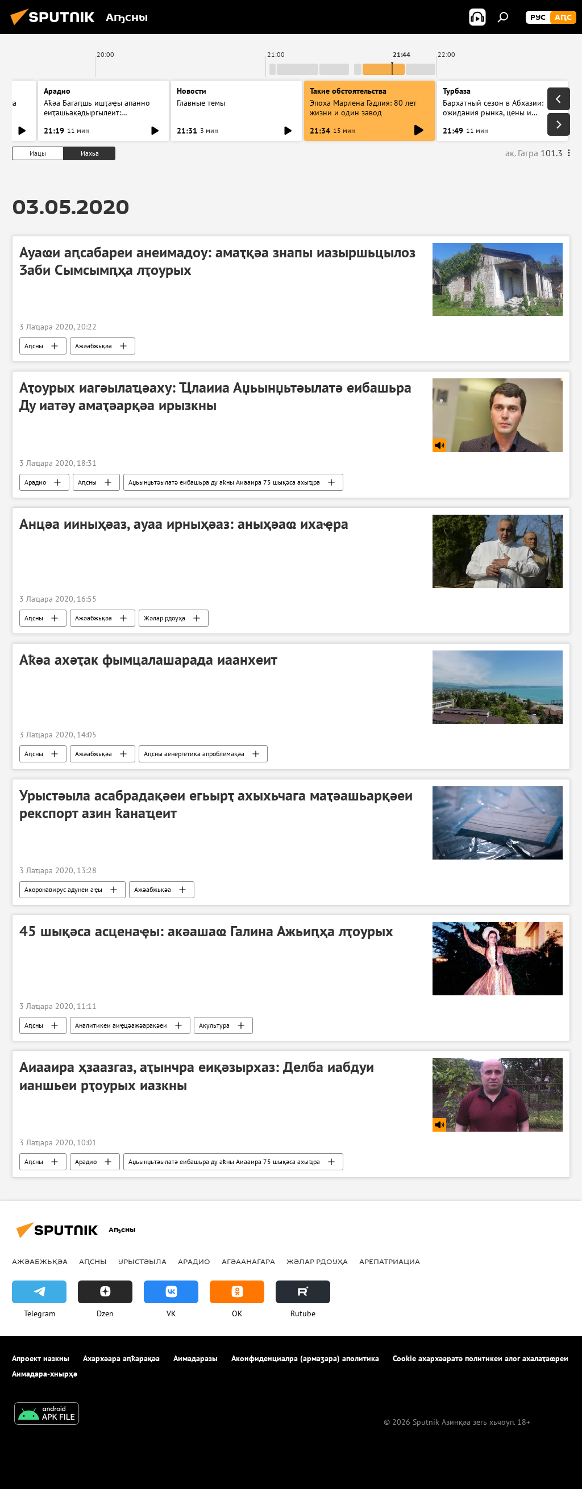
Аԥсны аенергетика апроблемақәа (194, 753)
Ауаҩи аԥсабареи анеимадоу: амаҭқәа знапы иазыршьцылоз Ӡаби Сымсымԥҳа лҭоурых (217, 261)
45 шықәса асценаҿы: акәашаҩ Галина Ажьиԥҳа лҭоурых (206, 931)
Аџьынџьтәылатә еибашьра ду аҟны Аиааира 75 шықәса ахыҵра (224, 482)
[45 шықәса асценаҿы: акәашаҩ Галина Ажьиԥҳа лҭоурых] (498, 958)
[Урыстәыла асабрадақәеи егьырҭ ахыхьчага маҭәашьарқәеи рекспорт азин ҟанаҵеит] (498, 823)
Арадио (57, 91)
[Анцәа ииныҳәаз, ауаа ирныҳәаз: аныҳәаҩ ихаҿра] (498, 551)
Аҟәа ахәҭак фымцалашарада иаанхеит (148, 659)
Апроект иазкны (40, 1358)
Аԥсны (33, 345)
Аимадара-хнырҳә (44, 1374)
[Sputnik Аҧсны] (56, 27)
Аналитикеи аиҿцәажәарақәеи (121, 1025)
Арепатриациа (389, 1261)
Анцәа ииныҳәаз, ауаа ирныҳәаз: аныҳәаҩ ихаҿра (183, 524)
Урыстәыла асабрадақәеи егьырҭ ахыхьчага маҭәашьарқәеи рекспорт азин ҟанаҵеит (216, 804)
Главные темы (201, 103)
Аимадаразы (195, 1358)
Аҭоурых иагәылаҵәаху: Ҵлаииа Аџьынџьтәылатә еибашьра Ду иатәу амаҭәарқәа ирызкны (215, 396)
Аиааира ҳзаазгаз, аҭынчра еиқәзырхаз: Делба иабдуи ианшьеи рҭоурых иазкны (196, 1076)
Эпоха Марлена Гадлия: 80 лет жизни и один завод (363, 108)
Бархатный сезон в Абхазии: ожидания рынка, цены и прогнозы (493, 112)
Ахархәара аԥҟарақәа (121, 1358)
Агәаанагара (248, 1261)
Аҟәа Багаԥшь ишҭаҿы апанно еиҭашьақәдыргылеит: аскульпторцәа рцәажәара (97, 112)
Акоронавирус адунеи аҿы (63, 889)
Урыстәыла (142, 1261)
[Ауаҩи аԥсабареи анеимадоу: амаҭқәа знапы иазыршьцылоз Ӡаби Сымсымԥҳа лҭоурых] (498, 279)
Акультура (214, 1025)
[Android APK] (46, 1415)
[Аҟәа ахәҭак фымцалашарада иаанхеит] (498, 687)
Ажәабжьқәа (93, 345)
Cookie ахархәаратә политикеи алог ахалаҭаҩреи (480, 1358)
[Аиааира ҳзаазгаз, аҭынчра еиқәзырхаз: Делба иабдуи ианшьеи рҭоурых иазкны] (498, 1094)
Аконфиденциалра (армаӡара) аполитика (305, 1358)
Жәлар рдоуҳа (164, 618)
